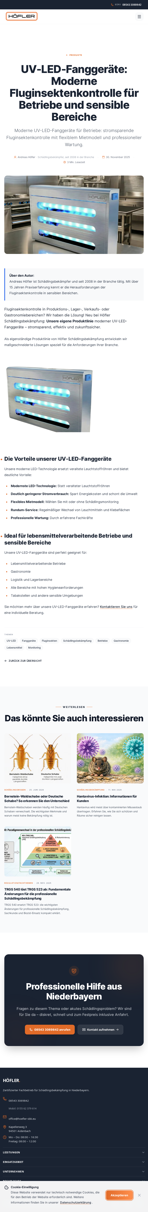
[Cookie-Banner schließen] (139, 1195)
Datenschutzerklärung (75, 1202)
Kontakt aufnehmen (100, 1029)
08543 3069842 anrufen (52, 1029)
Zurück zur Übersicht (25, 660)
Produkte (75, 55)
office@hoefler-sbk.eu (22, 1118)
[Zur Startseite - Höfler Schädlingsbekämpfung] (21, 16)
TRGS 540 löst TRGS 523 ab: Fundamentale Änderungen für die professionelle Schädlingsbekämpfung (37, 893)
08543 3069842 (19, 1100)
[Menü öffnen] (139, 16)
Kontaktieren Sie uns (116, 607)
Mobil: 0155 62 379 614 (22, 1108)
